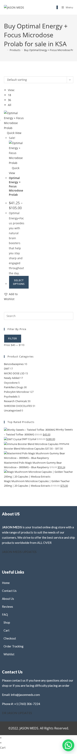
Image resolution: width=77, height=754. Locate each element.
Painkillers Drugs (13, 387)
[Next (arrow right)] (70, 377)
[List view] (7, 74)
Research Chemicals (15, 401)
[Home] (5, 50)
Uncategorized (12, 410)
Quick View (13, 133)
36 (9, 100)
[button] (14, 296)
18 (9, 95)
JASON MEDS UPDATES (19, 552)
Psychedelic (11, 396)
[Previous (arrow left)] (7, 377)
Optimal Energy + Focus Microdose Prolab (16, 186)
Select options (19, 282)
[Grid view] (5, 74)
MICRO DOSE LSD (14, 373)
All (9, 105)
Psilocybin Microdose (16, 392)
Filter (12, 338)
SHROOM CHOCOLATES (18, 406)
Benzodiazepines (14, 364)
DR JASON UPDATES (17, 713)
